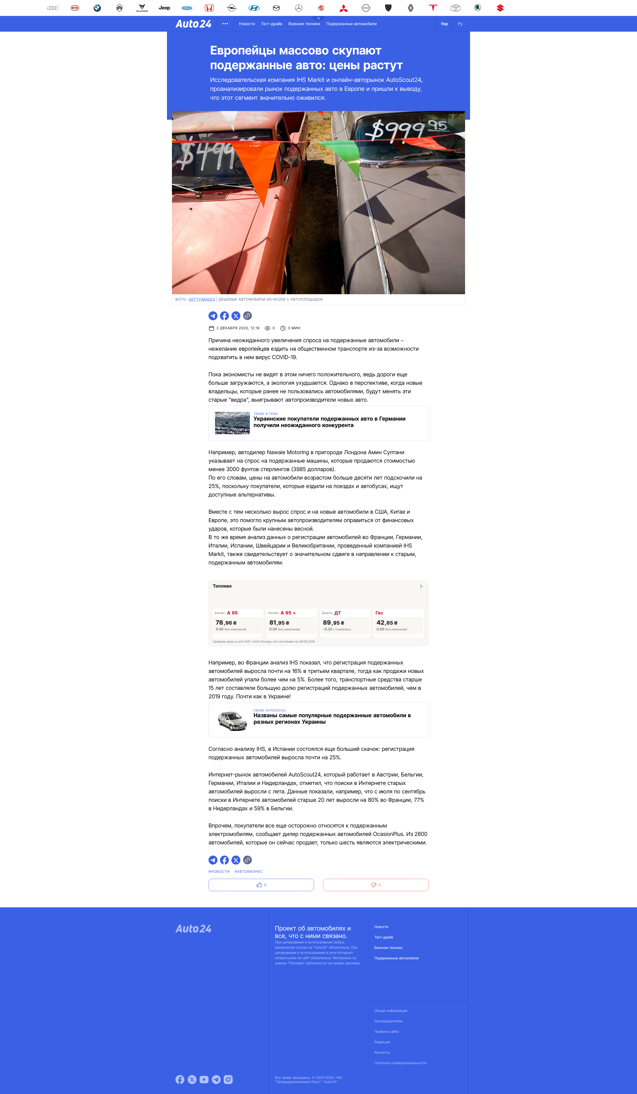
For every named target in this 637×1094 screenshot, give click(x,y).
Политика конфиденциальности (400, 1063)
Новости (247, 23)
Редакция (382, 1042)
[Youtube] (204, 1079)
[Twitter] (192, 1079)
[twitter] (235, 315)
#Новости (219, 872)
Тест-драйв (271, 23)
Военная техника (304, 23)
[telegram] (213, 315)
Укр (444, 23)
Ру (460, 23)
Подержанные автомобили (351, 23)
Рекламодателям (388, 1021)
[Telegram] (216, 1079)
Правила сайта (386, 1032)
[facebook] (224, 315)
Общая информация (390, 1011)
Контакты (382, 1052)
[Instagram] (228, 1079)
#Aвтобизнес (249, 872)
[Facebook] (179, 1079)
